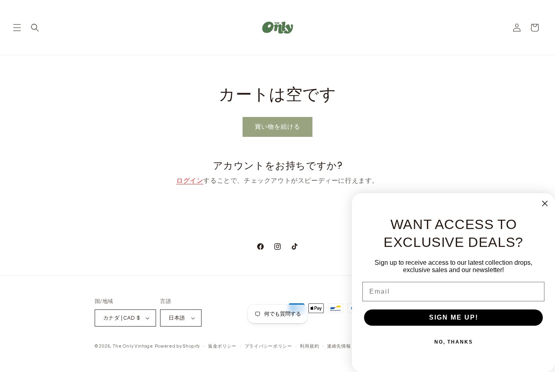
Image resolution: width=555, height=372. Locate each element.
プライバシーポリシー (268, 346)
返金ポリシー (222, 346)
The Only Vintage (133, 346)
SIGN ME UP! (453, 317)
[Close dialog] (545, 203)
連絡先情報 (339, 346)
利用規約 (309, 346)
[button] (17, 28)
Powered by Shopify (177, 346)
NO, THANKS (453, 342)
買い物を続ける (277, 127)
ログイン (189, 180)
